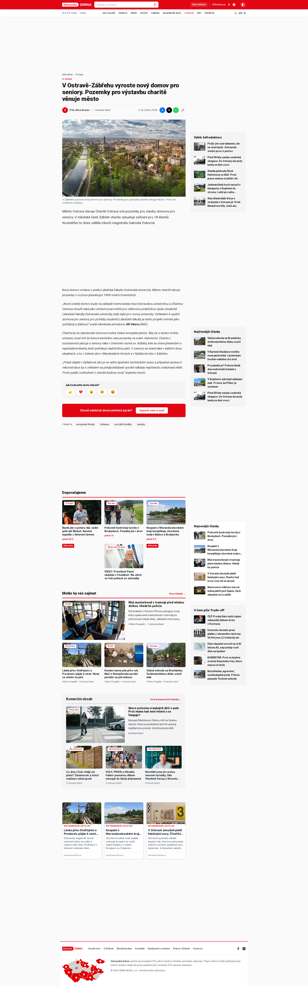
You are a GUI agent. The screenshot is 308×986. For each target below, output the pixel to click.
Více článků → (177, 594)
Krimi (134, 13)
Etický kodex (124, 949)
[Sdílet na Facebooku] (162, 110)
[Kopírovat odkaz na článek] (183, 110)
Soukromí (94, 949)
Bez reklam (199, 4)
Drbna (155, 13)
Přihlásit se (218, 5)
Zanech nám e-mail (151, 410)
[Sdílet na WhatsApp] (176, 110)
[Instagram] (234, 4)
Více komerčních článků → (166, 699)
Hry (199, 13)
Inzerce (209, 13)
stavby (141, 424)
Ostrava (104, 424)
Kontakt (140, 949)
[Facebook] (229, 4)
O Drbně (109, 949)
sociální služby (123, 424)
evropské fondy (85, 424)
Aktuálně (108, 13)
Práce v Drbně (181, 949)
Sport (144, 13)
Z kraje (189, 13)
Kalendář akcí (172, 13)
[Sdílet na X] (169, 110)
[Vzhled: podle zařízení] (243, 4)
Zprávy (123, 13)
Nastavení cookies (159, 949)
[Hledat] (155, 5)
